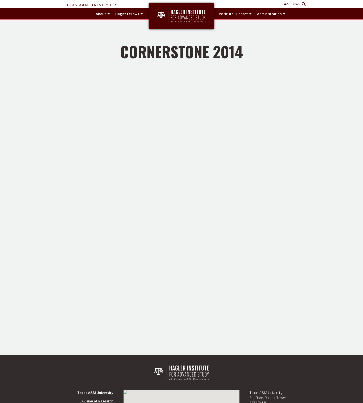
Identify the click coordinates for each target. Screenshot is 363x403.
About (101, 14)
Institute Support (233, 14)
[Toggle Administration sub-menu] (284, 13)
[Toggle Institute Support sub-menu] (250, 13)
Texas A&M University (90, 5)
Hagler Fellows (127, 14)
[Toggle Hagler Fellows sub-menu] (141, 13)
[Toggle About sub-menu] (108, 13)
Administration (269, 14)
